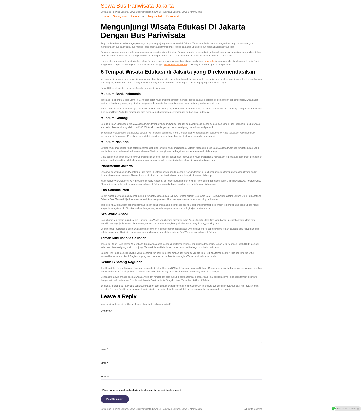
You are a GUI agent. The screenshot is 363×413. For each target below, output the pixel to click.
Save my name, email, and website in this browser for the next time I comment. (142, 390)
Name (104, 349)
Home (106, 16)
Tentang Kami (120, 16)
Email (104, 363)
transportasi (210, 61)
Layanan (135, 16)
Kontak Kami (172, 16)
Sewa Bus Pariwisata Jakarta (137, 6)
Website (105, 376)
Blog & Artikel (155, 16)
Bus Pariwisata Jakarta (175, 64)
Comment (106, 311)
